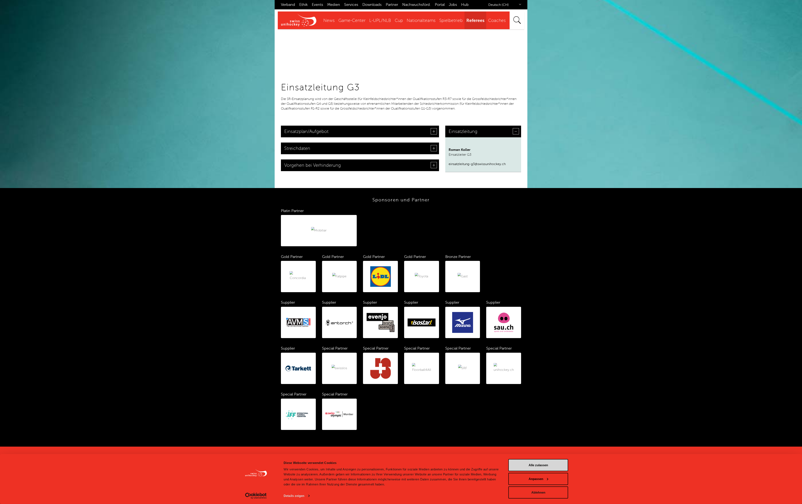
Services (351, 5)
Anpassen (536, 478)
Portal (440, 5)
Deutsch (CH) (498, 5)
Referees (475, 20)
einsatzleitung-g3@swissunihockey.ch (477, 164)
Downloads (372, 5)
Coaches (497, 20)
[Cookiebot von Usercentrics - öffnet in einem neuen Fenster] (256, 496)
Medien (333, 5)
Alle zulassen (538, 465)
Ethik (303, 5)
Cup (399, 20)
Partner (392, 5)
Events (317, 5)
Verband (288, 5)
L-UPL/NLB (380, 20)
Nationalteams (421, 20)
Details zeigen (294, 496)
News (329, 20)
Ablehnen (538, 492)
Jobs (453, 5)
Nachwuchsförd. (416, 5)
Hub (465, 5)
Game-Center (351, 20)
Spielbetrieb (451, 20)
